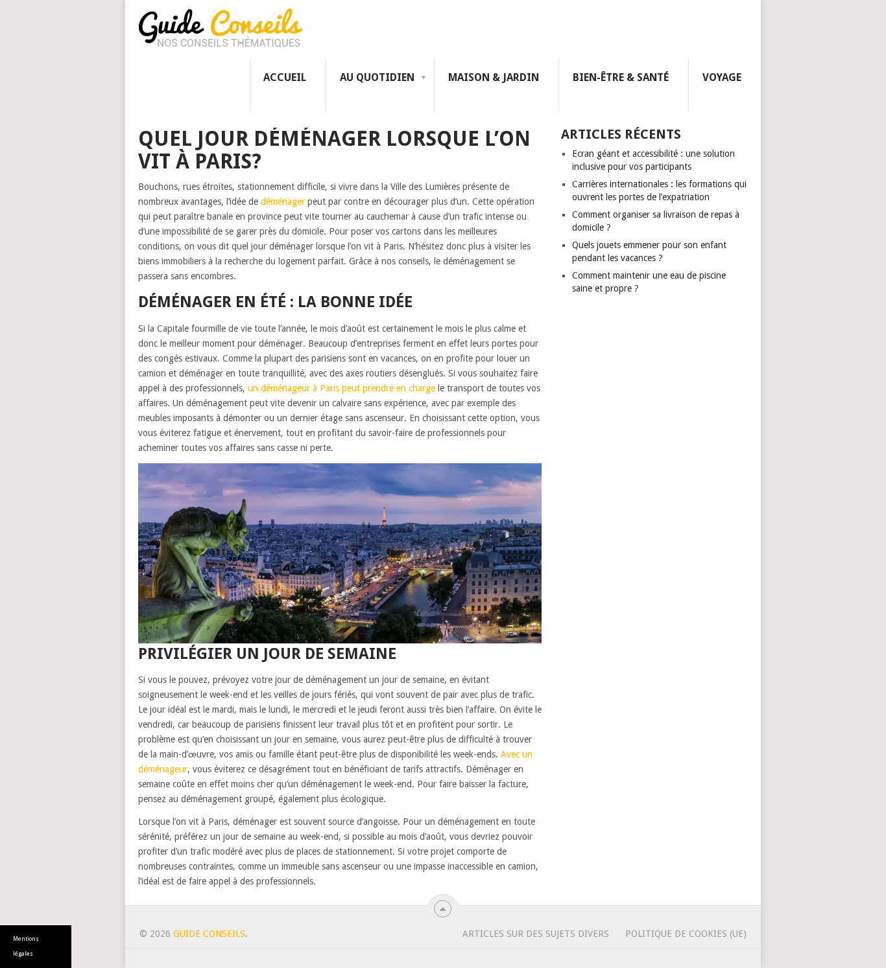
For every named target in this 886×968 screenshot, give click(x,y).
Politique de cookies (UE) (686, 933)
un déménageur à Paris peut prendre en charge (341, 388)
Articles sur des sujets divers (535, 933)
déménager (283, 201)
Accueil (284, 77)
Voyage (721, 77)
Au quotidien (377, 77)
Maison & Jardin (493, 77)
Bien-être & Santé (621, 77)
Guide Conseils (209, 933)
